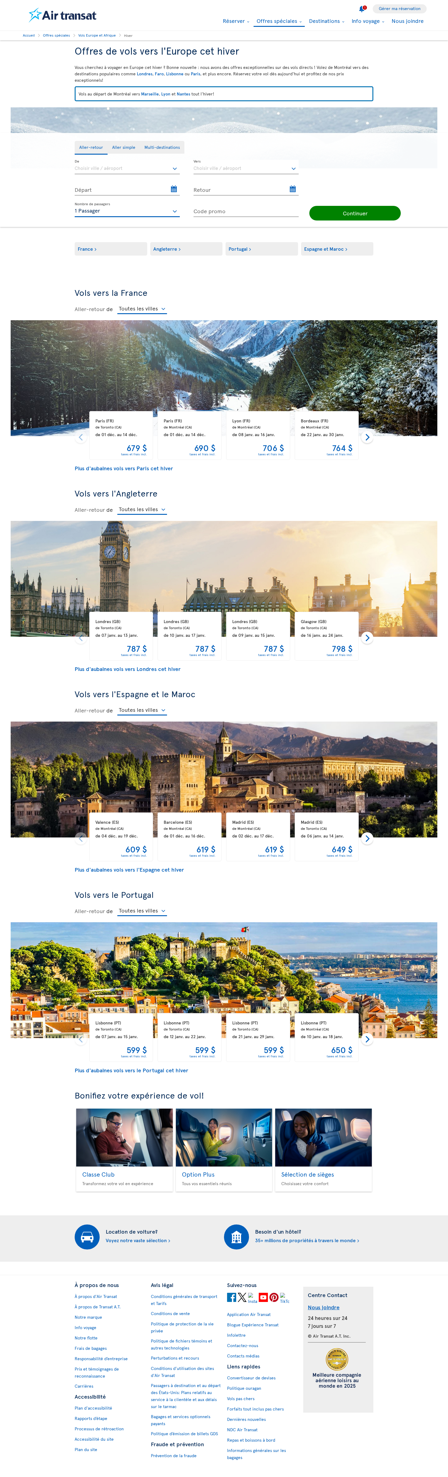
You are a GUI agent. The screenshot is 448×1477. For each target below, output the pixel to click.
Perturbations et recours (175, 1358)
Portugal (238, 248)
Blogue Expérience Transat (253, 1325)
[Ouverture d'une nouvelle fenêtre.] (231, 1298)
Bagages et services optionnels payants (180, 1420)
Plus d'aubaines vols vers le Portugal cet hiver (131, 1070)
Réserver (233, 21)
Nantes (183, 94)
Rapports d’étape (91, 1418)
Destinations (323, 21)
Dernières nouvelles (246, 1419)
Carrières (84, 1386)
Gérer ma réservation (400, 8)
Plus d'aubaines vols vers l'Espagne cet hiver (129, 869)
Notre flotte (86, 1338)
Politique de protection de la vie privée (182, 1327)
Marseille (150, 94)
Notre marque (88, 1317)
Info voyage (365, 21)
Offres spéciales (276, 21)
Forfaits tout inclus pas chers (255, 1409)
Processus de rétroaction (99, 1429)
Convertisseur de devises (251, 1378)
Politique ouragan (244, 1388)
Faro (159, 74)
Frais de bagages (91, 1348)
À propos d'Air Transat (96, 1296)
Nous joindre (408, 20)
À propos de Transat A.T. (98, 1307)
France (85, 248)
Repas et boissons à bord (251, 1440)
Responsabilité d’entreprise (101, 1358)
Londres (144, 74)
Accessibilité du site (94, 1439)
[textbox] (127, 167)
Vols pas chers (240, 1398)
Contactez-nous (242, 1345)
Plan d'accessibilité (93, 1408)
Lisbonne (174, 74)
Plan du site (86, 1449)
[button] (355, 213)
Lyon (165, 94)
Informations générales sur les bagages (256, 1453)
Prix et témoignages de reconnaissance (97, 1372)
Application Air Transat (249, 1314)
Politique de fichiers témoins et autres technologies (181, 1344)
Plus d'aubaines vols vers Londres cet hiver (128, 668)
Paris (195, 74)
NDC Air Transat (242, 1429)
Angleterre (165, 248)
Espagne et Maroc (324, 248)
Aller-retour (90, 309)
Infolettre (236, 1335)
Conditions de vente (170, 1313)
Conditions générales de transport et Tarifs (184, 1299)
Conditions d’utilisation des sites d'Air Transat (182, 1371)
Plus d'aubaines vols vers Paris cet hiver (124, 468)
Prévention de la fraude (174, 1455)
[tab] (91, 148)
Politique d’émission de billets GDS (184, 1433)
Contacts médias (243, 1356)
